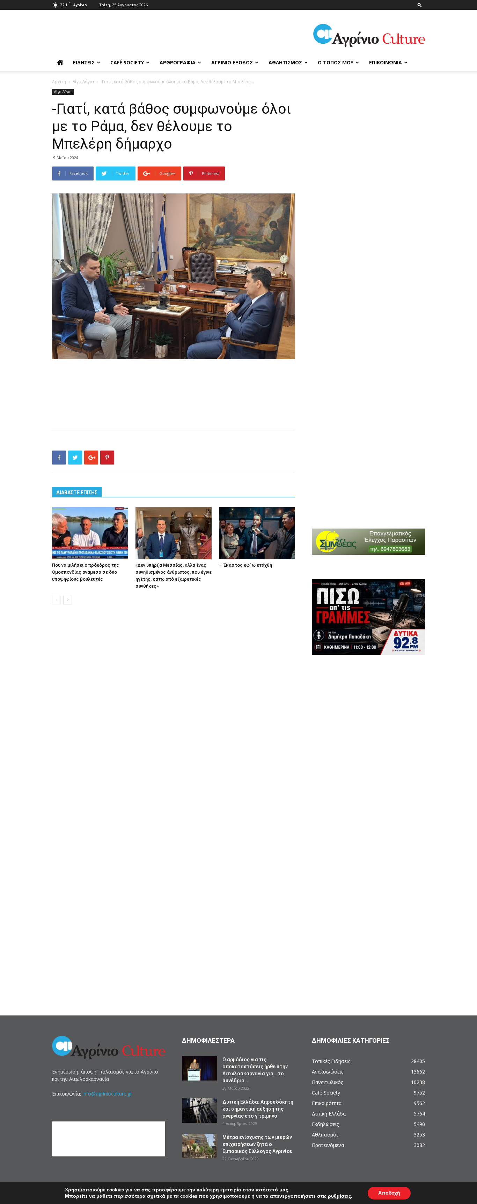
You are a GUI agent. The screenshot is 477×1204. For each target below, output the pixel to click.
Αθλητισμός (285, 62)
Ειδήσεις (84, 62)
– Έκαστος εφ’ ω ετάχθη (245, 565)
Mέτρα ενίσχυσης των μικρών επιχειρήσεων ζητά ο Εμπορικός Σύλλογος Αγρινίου (257, 1144)
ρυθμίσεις (339, 1196)
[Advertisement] (173, 378)
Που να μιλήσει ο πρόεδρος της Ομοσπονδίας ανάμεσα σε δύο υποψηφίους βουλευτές (85, 572)
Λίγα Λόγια (83, 82)
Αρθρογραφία (178, 62)
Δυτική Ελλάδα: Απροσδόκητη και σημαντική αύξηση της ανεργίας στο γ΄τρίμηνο (257, 1109)
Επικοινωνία (385, 62)
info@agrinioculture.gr (107, 1093)
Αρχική (59, 82)
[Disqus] (173, 716)
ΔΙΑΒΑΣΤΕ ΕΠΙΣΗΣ (76, 492)
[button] (419, 4)
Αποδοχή (389, 1193)
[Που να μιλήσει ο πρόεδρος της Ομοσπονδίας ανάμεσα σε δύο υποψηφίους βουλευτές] (90, 533)
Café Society (127, 62)
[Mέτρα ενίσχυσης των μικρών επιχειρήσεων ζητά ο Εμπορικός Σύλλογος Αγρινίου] (199, 1146)
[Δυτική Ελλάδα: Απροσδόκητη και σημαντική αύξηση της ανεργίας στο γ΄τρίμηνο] (199, 1110)
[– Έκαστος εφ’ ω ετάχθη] (257, 533)
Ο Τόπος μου (335, 62)
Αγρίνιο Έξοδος (232, 62)
